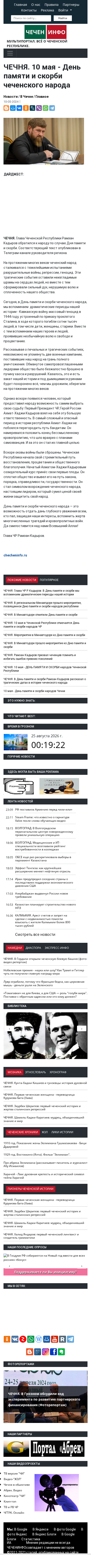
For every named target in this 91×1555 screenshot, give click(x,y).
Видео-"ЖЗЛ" (12, 1479)
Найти (62, 18)
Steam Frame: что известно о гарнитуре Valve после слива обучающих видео (42, 819)
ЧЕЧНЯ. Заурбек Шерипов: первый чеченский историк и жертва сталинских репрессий (42, 1107)
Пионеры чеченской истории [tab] (30, 1189)
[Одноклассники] (26, 108)
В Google (20, 1529)
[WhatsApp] (45, 108)
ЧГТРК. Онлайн (14, 1513)
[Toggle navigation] (10, 53)
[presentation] (81, 1028)
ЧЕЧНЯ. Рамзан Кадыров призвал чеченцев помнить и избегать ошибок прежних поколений (40, 656)
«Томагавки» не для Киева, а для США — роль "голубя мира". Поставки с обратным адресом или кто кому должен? (45, 995)
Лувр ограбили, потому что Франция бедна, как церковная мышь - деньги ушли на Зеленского (44, 983)
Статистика (30, 1539)
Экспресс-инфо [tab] (57, 948)
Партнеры (71, 4)
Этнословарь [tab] (35, 1072)
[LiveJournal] (32, 108)
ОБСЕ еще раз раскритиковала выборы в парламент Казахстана (43, 859)
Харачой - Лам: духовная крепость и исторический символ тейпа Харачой (44, 1176)
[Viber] (39, 108)
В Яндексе (41, 1529)
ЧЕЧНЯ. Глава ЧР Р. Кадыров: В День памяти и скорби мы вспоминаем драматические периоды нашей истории (41, 592)
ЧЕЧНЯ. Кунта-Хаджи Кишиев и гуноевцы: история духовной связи (45, 1084)
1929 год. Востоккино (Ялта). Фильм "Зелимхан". (37, 1155)
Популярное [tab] (49, 580)
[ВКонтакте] (19, 108)
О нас (35, 4)
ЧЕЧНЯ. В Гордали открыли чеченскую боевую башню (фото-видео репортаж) (45, 960)
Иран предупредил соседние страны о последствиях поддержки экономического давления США (44, 882)
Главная (20, 4)
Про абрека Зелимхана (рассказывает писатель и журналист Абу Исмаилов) (46, 1164)
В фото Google (65, 1529)
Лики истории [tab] (62, 1132)
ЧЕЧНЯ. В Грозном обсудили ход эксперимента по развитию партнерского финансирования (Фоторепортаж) (44, 1399)
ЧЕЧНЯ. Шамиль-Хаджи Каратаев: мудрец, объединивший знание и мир (44, 1119)
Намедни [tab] (15, 948)
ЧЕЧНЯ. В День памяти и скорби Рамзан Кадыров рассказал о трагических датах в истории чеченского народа (45, 681)
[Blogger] (6, 108)
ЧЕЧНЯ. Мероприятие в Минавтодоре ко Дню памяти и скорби (44, 635)
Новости (11, 96)
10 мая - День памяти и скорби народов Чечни (34, 691)
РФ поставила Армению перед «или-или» (43, 809)
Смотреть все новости (35, 934)
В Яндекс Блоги (44, 1534)
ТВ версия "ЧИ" (14, 1473)
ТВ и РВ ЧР (11, 1507)
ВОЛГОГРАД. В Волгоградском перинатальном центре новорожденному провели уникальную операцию (44, 831)
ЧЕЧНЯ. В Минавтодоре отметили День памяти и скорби (40, 614)
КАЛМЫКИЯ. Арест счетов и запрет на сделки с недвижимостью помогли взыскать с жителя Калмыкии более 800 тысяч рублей (42, 920)
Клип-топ (10, 1501)
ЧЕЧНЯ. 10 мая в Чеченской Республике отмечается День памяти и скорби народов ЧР (41, 624)
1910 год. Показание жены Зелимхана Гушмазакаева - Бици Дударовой (45, 1145)
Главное (42, 96)
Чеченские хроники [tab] (23, 1132)
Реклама (47, 10)
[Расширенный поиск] (75, 17)
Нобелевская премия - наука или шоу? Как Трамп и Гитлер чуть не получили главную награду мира (44, 972)
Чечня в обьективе (17, 1485)
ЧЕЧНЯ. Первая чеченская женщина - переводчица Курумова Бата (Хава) (39, 1096)
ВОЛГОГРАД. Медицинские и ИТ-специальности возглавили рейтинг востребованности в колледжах (40, 846)
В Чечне (26, 96)
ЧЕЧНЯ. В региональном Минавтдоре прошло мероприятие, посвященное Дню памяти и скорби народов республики (42, 604)
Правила (52, 4)
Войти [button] (63, 10)
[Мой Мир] (13, 108)
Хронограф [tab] (58, 1072)
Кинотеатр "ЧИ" (14, 1496)
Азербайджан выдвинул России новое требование (41, 895)
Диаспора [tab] (33, 948)
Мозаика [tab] (14, 1072)
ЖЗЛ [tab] (45, 1132)
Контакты (29, 10)
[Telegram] (52, 108)
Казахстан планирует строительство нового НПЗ (45, 906)
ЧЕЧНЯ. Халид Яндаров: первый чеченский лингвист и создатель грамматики (41, 1236)
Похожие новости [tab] (22, 580)
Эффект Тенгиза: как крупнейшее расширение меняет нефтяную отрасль (42, 870)
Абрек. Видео (13, 1490)
